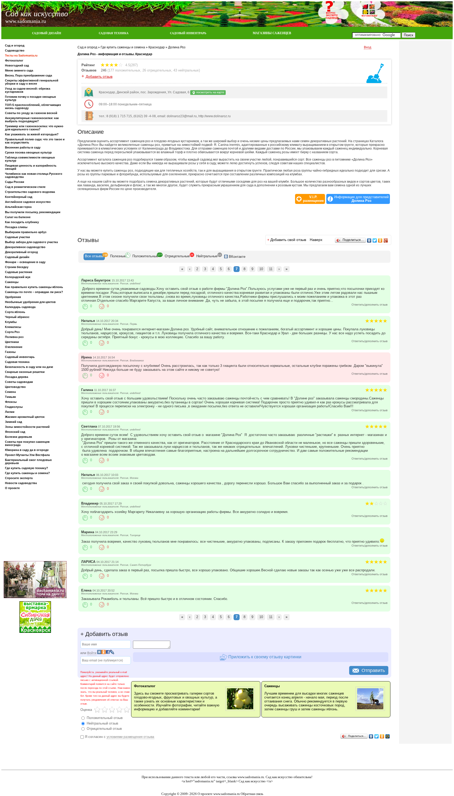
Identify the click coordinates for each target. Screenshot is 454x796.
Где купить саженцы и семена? (27, 473)
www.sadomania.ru (251, 777)
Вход (367, 47)
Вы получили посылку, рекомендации (32, 212)
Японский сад (15, 431)
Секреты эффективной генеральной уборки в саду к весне (31, 82)
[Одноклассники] (380, 240)
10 (261, 269)
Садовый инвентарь (20, 356)
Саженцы (11, 282)
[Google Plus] (386, 240)
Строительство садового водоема (30, 191)
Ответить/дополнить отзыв (370, 304)
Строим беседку (16, 267)
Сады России (14, 181)
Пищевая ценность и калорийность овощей (30, 167)
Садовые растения (18, 272)
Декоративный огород (21, 252)
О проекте (12, 488)
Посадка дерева (16, 376)
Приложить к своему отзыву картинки (264, 656)
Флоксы (11, 401)
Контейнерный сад (18, 196)
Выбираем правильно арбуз (25, 232)
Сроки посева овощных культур (28, 152)
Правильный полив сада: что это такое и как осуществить (35, 141)
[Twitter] (375, 240)
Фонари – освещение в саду (25, 262)
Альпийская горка (18, 206)
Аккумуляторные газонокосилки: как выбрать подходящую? (32, 119)
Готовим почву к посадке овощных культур (30, 98)
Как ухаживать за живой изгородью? (32, 134)
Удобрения (13, 297)
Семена (10, 391)
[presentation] (94, 256)
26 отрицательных (156, 70)
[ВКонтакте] (369, 240)
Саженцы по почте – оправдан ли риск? (34, 292)
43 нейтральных (186, 70)
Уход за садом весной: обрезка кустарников (27, 90)
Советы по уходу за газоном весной (31, 113)
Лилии (9, 411)
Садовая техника (17, 361)
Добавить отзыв (99, 76)
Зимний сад (13, 421)
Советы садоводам (19, 381)
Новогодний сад (17, 65)
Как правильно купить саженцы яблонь (34, 287)
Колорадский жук (17, 277)
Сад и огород (14, 45)
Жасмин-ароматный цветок (25, 416)
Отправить (373, 670)
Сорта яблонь (15, 312)
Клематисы (13, 326)
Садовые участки (17, 237)
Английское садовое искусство (28, 201)
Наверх (316, 240)
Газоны (10, 351)
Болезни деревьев (18, 436)
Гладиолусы (14, 406)
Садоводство (14, 50)
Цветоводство (15, 386)
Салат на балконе (17, 217)
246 (103, 70)
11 (270, 269)
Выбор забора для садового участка (31, 242)
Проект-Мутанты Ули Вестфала (27, 454)
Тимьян (10, 396)
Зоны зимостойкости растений (27, 426)
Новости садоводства (21, 483)
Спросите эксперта (19, 478)
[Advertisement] (35, 526)
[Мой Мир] (387, 736)
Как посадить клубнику (22, 222)
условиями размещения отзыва (130, 737)
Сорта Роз (12, 331)
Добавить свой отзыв (288, 240)
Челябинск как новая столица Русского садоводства (33, 175)
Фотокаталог (14, 60)
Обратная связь (252, 794)
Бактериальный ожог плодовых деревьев (28, 461)
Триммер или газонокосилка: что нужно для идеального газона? (34, 128)
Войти (91, 653)
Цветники (12, 341)
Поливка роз (14, 336)
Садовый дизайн (17, 257)
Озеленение (13, 346)
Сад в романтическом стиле (25, 186)
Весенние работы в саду (22, 147)
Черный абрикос (17, 317)
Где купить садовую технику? (26, 468)
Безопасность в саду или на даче (29, 366)
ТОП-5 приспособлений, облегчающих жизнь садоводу (33, 106)
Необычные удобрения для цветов (30, 302)
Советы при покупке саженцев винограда (27, 443)
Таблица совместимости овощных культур (30, 159)
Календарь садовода (20, 307)
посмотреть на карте (209, 92)
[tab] (94, 256)
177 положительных (124, 70)
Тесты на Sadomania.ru (21, 55)
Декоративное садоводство (25, 247)
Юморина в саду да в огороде (27, 449)
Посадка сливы (16, 227)
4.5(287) (131, 65)
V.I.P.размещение (313, 199)
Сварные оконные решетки (25, 371)
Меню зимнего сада (19, 70)
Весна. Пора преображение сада (28, 75)
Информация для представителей (361, 199)
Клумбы (11, 321)
